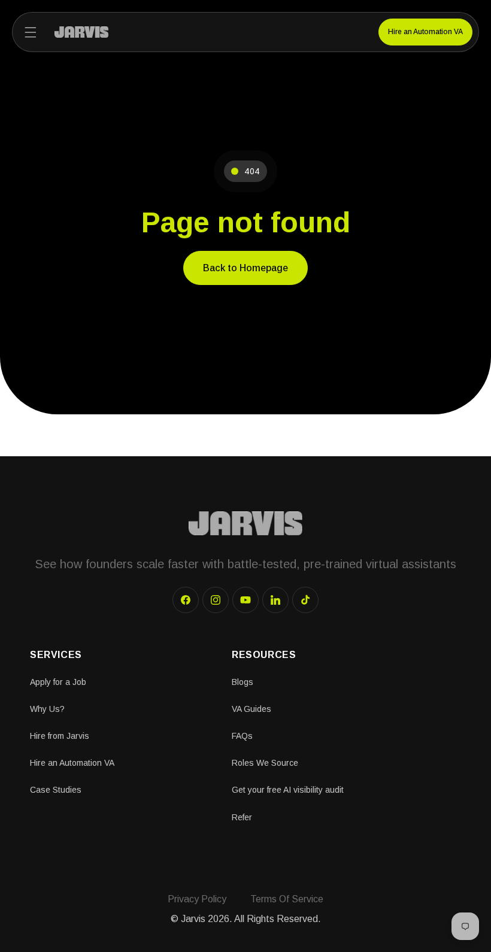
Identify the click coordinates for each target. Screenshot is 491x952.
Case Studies (55, 790)
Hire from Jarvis (59, 736)
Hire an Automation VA (425, 32)
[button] (30, 32)
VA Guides (251, 709)
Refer (242, 817)
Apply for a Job (58, 682)
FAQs (242, 736)
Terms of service (286, 899)
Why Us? (47, 709)
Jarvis (193, 919)
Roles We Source (265, 763)
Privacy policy (197, 899)
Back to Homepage (245, 268)
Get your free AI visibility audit (288, 790)
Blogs (242, 682)
